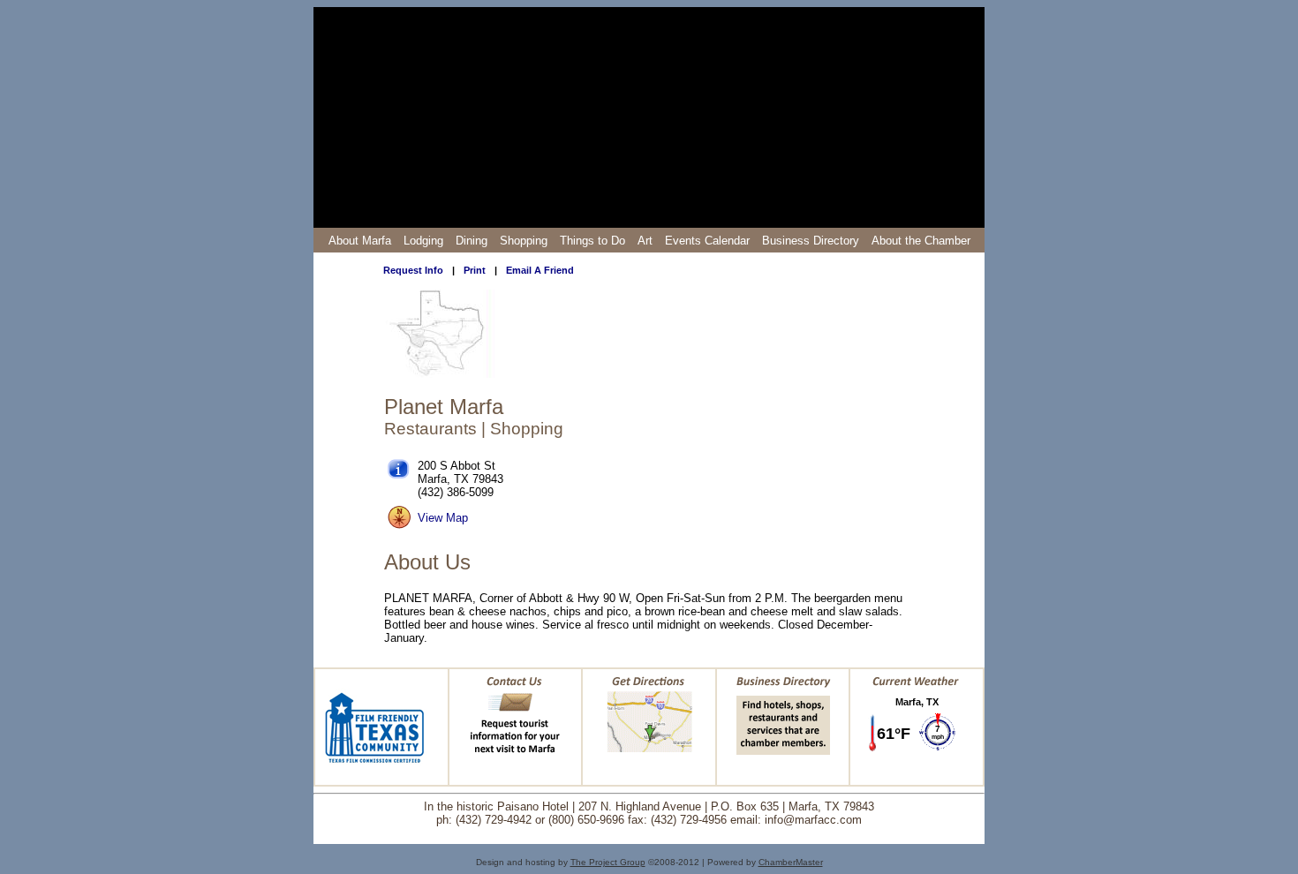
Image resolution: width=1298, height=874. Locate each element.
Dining (471, 240)
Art (645, 240)
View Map (443, 517)
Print (475, 270)
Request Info (413, 270)
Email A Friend (540, 270)
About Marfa (359, 240)
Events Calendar (707, 240)
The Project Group (607, 862)
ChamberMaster (790, 862)
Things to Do (592, 240)
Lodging (423, 240)
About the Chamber (921, 240)
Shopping (523, 240)
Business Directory (810, 240)
